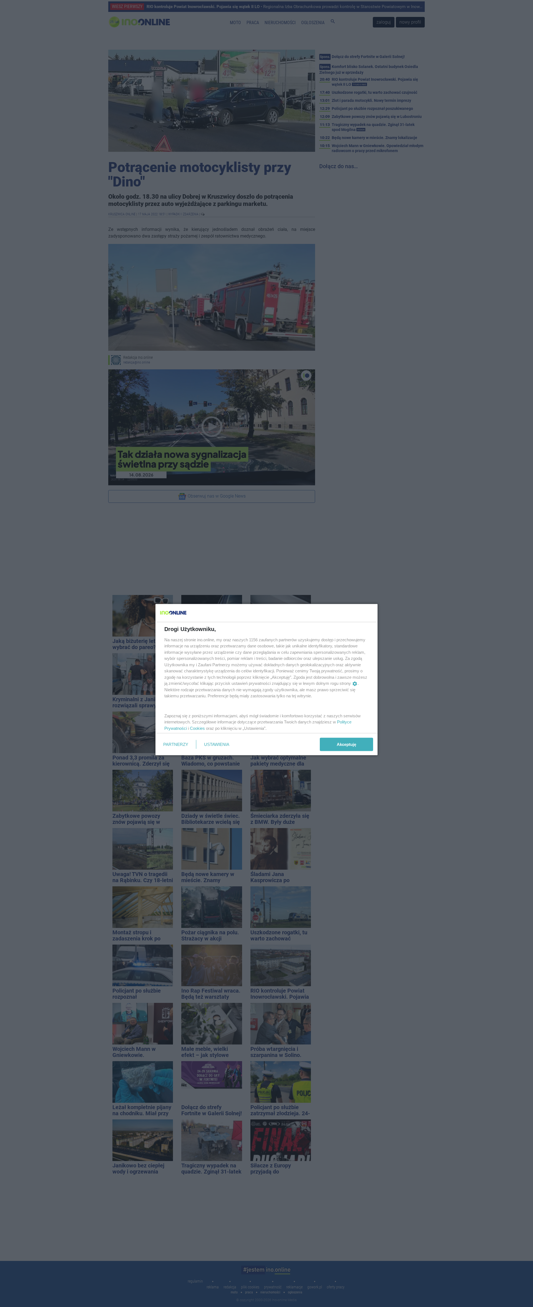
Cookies (197, 728)
